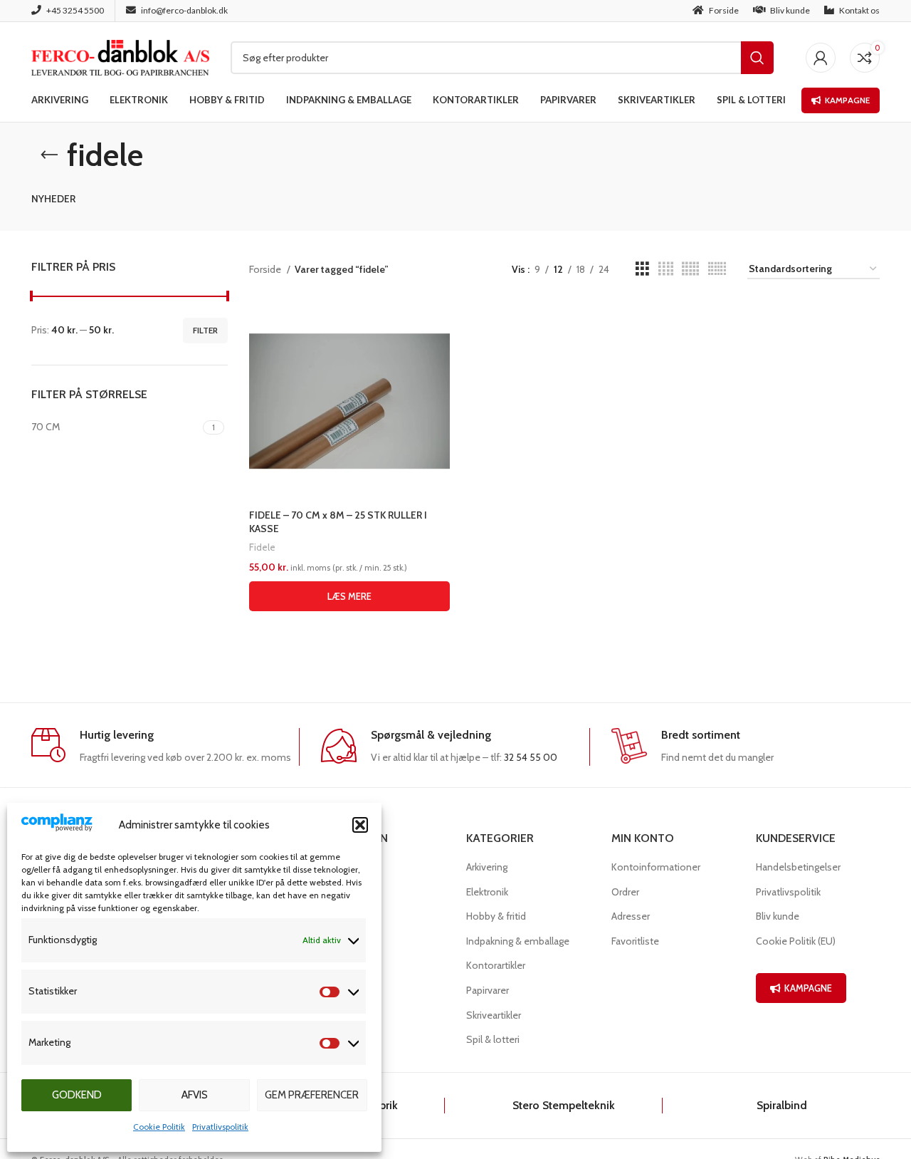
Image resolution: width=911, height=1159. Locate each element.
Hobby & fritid (496, 916)
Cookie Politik (159, 1126)
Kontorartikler (495, 965)
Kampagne (847, 100)
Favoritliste (635, 941)
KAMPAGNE (808, 988)
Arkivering (486, 867)
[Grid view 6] (717, 269)
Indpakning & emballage (517, 941)
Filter (205, 330)
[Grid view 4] (665, 269)
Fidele (262, 547)
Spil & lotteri (493, 1039)
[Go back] (49, 155)
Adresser (630, 916)
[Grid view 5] (690, 269)
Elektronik (487, 891)
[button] (360, 825)
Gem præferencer (312, 1094)
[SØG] (757, 57)
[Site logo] (120, 56)
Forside (266, 269)
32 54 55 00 (530, 757)
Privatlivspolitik (220, 1126)
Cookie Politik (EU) (796, 941)
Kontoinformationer (655, 867)
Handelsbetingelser (798, 867)
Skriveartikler (493, 1015)
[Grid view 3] (642, 269)
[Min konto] (821, 57)
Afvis (194, 1094)
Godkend (77, 1094)
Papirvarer (487, 990)
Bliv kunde (777, 916)
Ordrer (625, 891)
